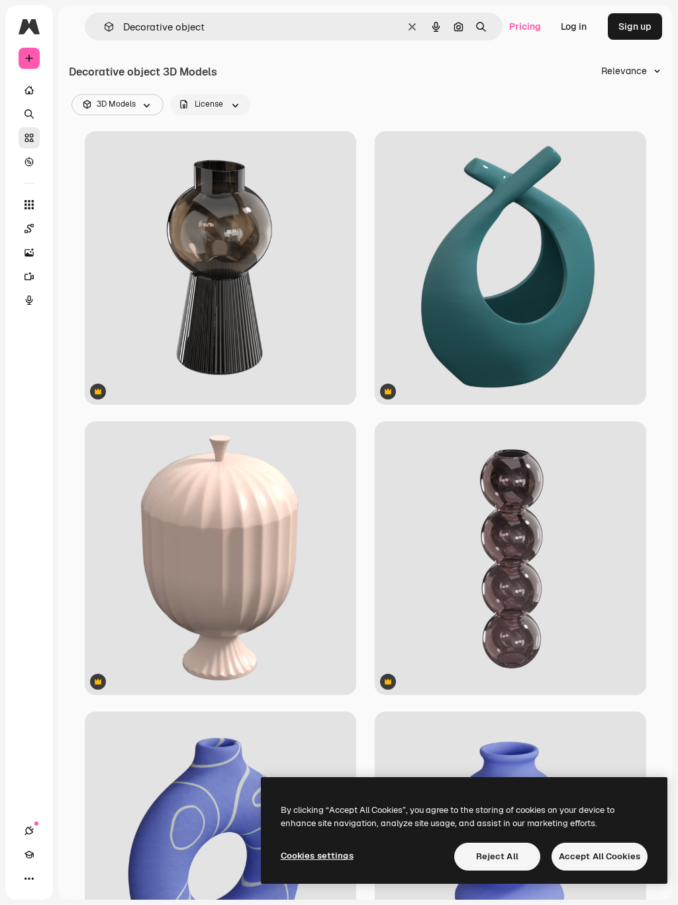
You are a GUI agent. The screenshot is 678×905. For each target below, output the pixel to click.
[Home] (29, 90)
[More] (29, 878)
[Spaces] (29, 228)
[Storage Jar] (220, 558)
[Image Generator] (29, 252)
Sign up (635, 26)
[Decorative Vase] (220, 268)
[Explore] (29, 161)
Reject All (497, 856)
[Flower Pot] (510, 558)
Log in (574, 26)
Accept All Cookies (599, 856)
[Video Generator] (29, 276)
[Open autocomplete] (103, 27)
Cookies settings (317, 855)
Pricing (525, 26)
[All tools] (29, 204)
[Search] (29, 114)
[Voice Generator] (29, 300)
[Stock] (29, 137)
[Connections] (29, 830)
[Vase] (510, 268)
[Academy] (29, 854)
